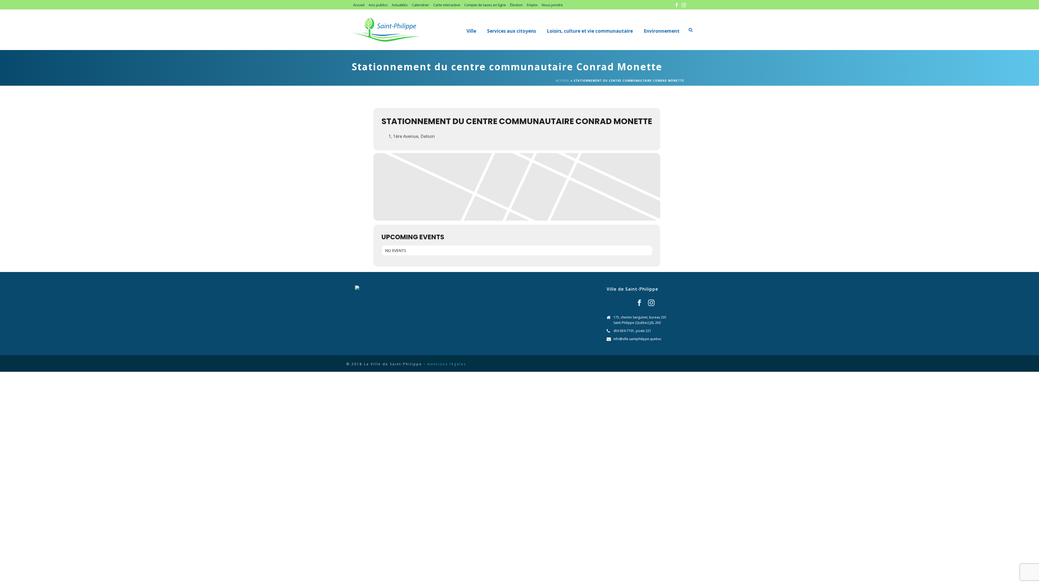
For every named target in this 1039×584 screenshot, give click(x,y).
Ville (471, 31)
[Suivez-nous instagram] (651, 303)
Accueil (563, 80)
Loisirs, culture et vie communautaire (590, 31)
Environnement (661, 31)
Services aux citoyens (511, 31)
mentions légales (446, 364)
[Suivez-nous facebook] (639, 303)
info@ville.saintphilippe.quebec (637, 339)
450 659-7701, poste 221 (632, 330)
